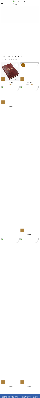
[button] (3, 79)
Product (10, 82)
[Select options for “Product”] (22, 230)
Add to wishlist (17, 65)
